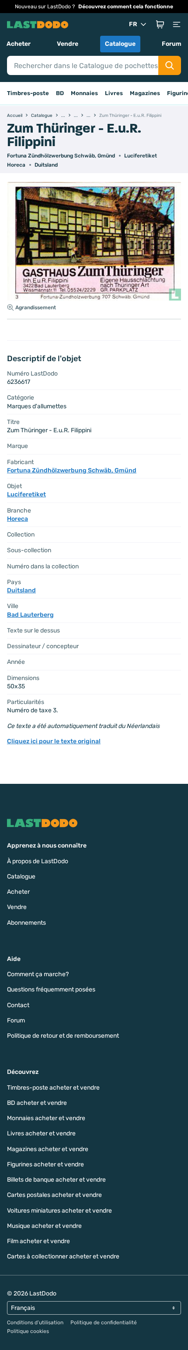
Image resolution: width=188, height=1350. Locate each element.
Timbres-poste (28, 93)
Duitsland (46, 165)
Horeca (16, 165)
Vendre (67, 44)
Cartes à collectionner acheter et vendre (63, 1256)
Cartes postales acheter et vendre (54, 1195)
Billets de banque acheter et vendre (56, 1179)
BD (60, 93)
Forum (171, 44)
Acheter (19, 44)
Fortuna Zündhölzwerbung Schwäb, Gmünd (61, 156)
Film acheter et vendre (38, 1241)
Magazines (145, 93)
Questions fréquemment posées (51, 989)
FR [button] (133, 24)
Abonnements (26, 922)
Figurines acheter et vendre (45, 1164)
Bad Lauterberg (30, 615)
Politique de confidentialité (103, 1322)
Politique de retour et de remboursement (63, 1035)
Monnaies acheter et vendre (46, 1118)
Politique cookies (28, 1331)
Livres (114, 93)
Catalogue (120, 44)
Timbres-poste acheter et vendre (53, 1087)
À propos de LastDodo (37, 861)
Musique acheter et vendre (44, 1226)
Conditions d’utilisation (35, 1322)
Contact (18, 1005)
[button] (160, 24)
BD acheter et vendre (37, 1103)
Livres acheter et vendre (41, 1133)
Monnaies (84, 93)
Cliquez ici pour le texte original (54, 741)
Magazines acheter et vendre (47, 1149)
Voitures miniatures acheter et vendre (59, 1210)
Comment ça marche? (38, 974)
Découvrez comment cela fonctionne (125, 6)
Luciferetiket (140, 156)
